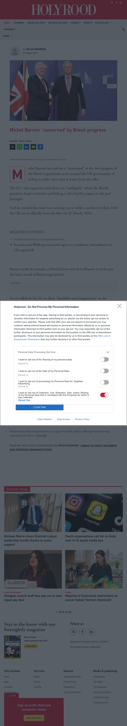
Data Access (63, 419)
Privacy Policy (82, 419)
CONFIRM (40, 407)
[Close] (120, 307)
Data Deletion (45, 419)
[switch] (104, 359)
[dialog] (63, 363)
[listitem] (63, 352)
